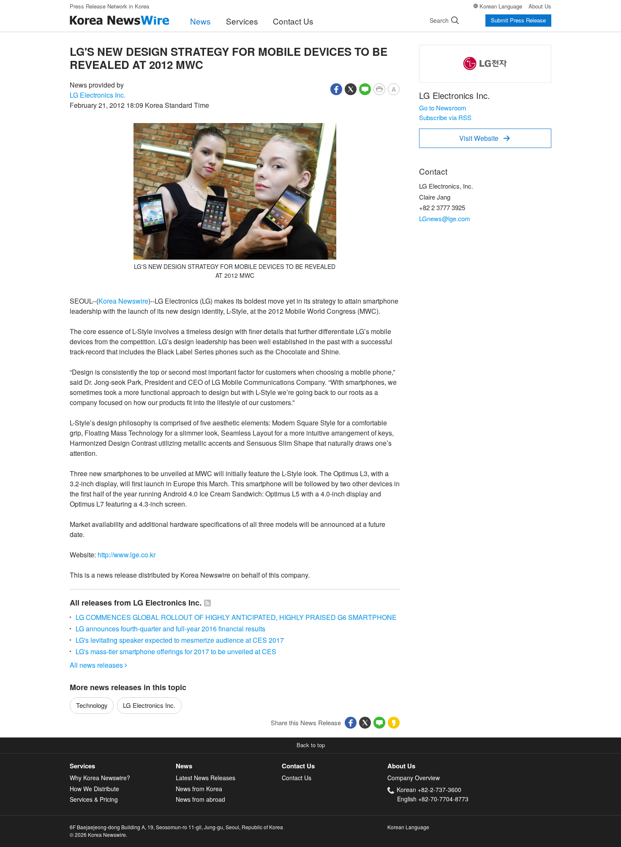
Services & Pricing (94, 799)
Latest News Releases (205, 777)
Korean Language (500, 6)
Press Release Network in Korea (109, 6)
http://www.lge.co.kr (126, 554)
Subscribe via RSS (445, 117)
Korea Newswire (123, 301)
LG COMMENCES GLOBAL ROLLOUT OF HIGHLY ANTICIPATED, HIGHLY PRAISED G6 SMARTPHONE (236, 617)
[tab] (123, 766)
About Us (539, 6)
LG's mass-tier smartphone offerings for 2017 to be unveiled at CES (176, 651)
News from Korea (199, 788)
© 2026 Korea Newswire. (98, 834)
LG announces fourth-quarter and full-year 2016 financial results (170, 628)
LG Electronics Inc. (97, 95)
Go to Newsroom (442, 107)
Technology (92, 705)
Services (242, 21)
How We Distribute (94, 788)
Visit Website (484, 138)
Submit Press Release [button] (518, 20)
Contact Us (293, 21)
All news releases (98, 665)
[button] (336, 88)
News (200, 21)
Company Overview (413, 777)
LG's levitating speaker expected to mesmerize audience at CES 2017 (180, 640)
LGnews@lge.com (444, 218)
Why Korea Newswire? (100, 777)
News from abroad (200, 799)
